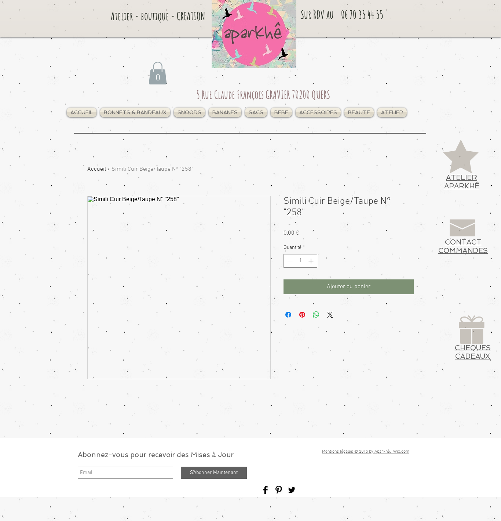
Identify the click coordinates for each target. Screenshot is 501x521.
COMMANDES (463, 250)
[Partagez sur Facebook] (288, 314)
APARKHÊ (461, 186)
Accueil (96, 169)
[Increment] (311, 260)
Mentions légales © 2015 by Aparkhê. (357, 451)
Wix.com (401, 451)
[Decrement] (289, 260)
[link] (157, 73)
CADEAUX (472, 356)
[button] (135, 112)
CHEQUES (473, 348)
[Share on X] (330, 314)
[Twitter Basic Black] (292, 490)
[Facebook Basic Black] (265, 490)
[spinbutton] (300, 260)
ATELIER (461, 177)
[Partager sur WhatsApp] (316, 314)
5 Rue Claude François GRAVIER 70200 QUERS (263, 94)
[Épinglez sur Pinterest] (302, 314)
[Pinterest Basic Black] (278, 490)
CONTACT (463, 242)
